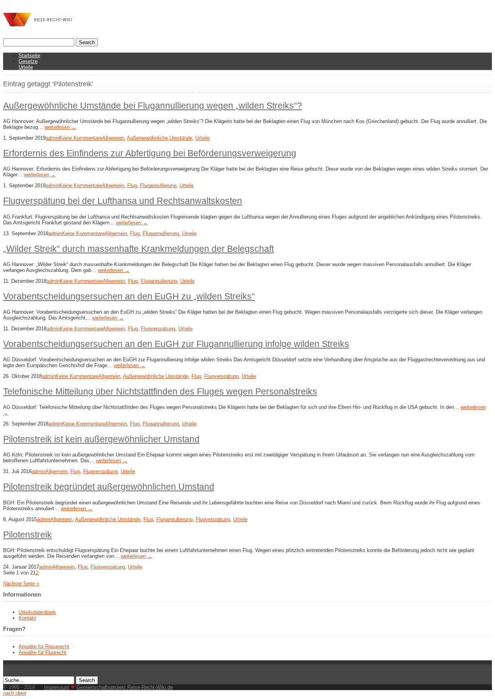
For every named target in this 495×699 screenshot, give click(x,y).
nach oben (14, 693)
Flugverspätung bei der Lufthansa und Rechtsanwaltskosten (122, 201)
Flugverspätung (158, 329)
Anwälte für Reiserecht (44, 646)
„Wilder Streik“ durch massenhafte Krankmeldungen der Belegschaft (138, 249)
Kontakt (27, 618)
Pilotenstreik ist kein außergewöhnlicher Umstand (101, 439)
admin (52, 138)
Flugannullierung (158, 185)
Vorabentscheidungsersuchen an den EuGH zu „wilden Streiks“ (129, 296)
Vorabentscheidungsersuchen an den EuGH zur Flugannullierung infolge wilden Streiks (176, 344)
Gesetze (28, 61)
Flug (132, 185)
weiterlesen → (60, 127)
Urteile (26, 67)
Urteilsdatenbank (37, 612)
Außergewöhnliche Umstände (159, 138)
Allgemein (113, 138)
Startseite (29, 55)
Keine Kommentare (80, 138)
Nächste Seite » (21, 583)
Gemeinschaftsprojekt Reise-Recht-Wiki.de (125, 687)
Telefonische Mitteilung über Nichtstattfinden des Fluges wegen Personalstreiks (160, 391)
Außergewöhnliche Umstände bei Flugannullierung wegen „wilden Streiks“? (152, 106)
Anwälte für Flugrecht (42, 652)
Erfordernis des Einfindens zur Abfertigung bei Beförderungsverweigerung (149, 153)
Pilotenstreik (27, 535)
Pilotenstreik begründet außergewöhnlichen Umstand (108, 487)
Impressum (56, 687)
